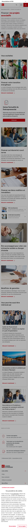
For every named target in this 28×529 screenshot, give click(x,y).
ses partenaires (15, 493)
